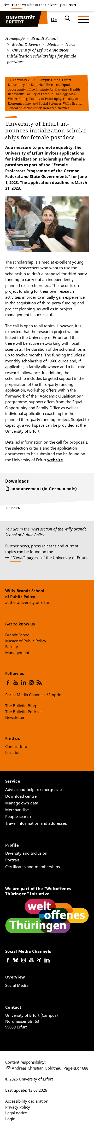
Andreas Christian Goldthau (36, 1068)
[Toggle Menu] (83, 19)
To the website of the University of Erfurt (43, 5)
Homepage (15, 38)
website (55, 459)
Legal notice (16, 1112)
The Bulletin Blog (20, 705)
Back (15, 508)
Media (52, 44)
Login (10, 1118)
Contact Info (16, 746)
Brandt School (44, 38)
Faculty (11, 646)
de (54, 19)
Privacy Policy (17, 1107)
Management (17, 652)
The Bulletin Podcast (23, 711)
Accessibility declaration (26, 1101)
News (69, 44)
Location (13, 752)
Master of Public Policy (25, 640)
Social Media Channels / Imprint (34, 694)
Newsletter (15, 717)
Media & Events (25, 44)
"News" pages (24, 557)
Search (67, 19)
